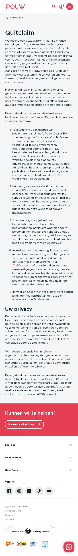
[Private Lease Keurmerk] (45, 544)
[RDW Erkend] (10, 544)
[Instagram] (19, 491)
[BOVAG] (22, 544)
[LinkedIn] (29, 491)
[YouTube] (49, 491)
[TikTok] (39, 491)
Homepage (16, 18)
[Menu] (69, 6)
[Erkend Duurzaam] (33, 544)
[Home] (15, 6)
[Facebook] (9, 491)
